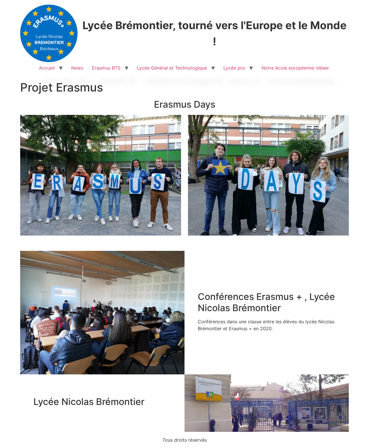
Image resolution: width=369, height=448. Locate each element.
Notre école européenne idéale (295, 68)
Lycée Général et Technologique (172, 68)
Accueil (47, 68)
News (77, 68)
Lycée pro (234, 68)
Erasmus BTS (106, 68)
